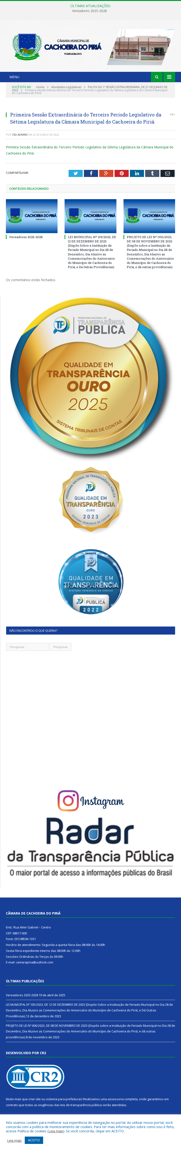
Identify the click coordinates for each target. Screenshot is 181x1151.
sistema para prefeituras (64, 1099)
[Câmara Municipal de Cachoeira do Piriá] (90, 46)
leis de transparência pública (81, 1105)
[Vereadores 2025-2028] (32, 216)
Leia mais (56, 1131)
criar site (35, 1099)
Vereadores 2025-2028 (26, 237)
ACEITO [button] (34, 1140)
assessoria (116, 1099)
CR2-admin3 (20, 134)
